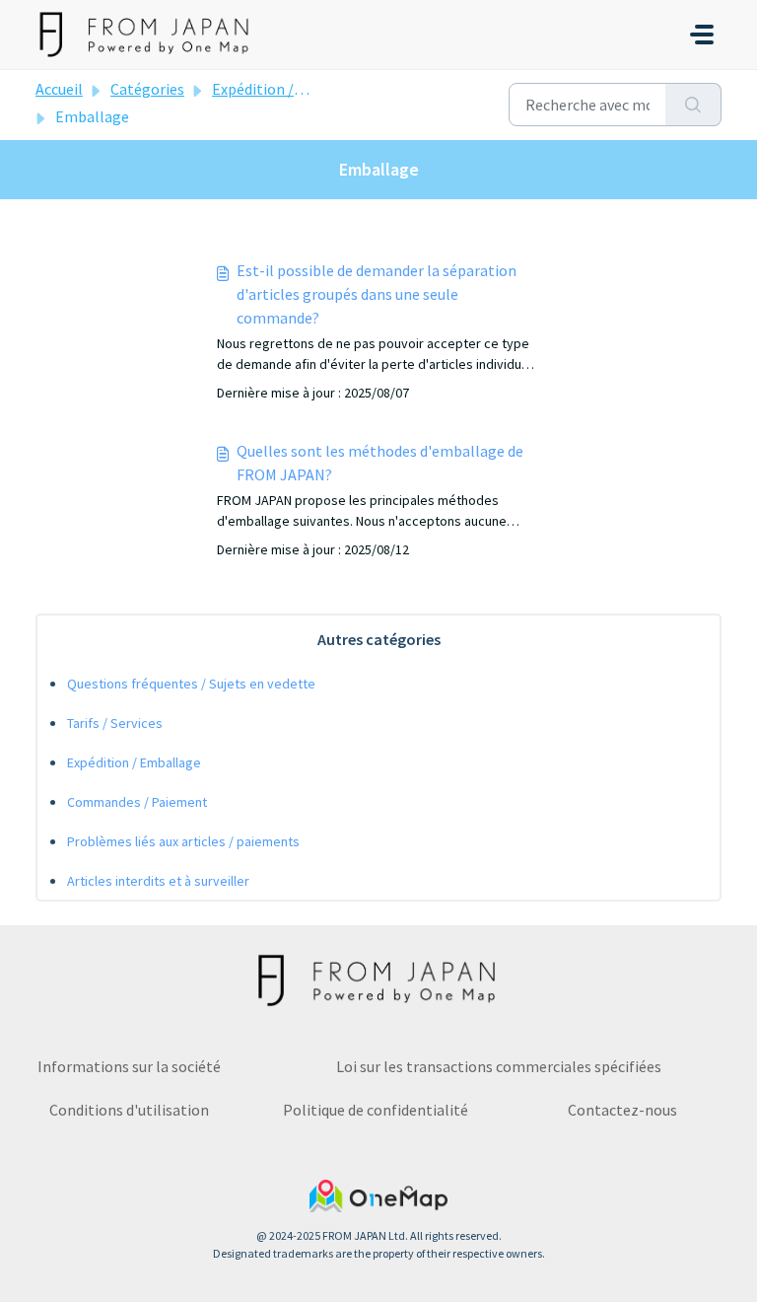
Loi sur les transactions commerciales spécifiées (498, 1066)
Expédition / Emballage (291, 89)
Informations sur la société (129, 1066)
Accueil (59, 89)
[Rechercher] (693, 104)
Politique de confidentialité (375, 1110)
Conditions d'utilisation (129, 1110)
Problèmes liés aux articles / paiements (183, 841)
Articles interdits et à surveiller (158, 881)
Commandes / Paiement (137, 802)
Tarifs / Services (115, 723)
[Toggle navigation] (702, 34)
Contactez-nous (622, 1110)
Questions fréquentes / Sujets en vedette (191, 683)
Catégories (147, 89)
